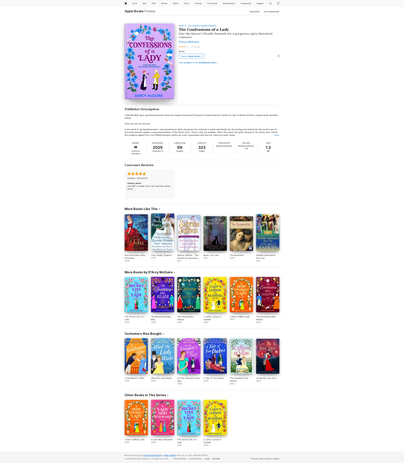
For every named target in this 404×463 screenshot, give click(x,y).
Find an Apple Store (152, 455)
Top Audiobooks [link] (271, 11)
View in (190, 56)
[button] (270, 3)
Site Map (216, 459)
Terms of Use (195, 459)
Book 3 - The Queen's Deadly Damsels (197, 25)
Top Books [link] (254, 11)
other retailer (170, 455)
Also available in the (197, 62)
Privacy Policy (179, 459)
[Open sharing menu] (278, 56)
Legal (206, 459)
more (276, 135)
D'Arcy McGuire (189, 41)
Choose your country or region (265, 459)
